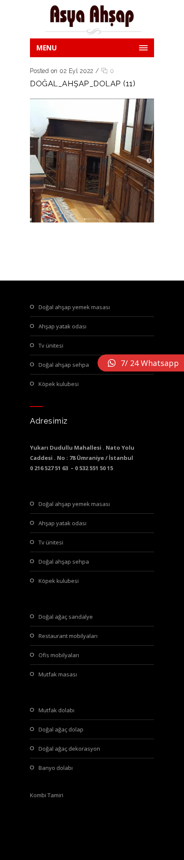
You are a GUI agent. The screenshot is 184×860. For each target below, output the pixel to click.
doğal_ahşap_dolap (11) (82, 83)
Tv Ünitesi (51, 345)
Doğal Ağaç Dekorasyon (69, 748)
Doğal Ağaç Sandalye (66, 616)
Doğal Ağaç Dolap (61, 729)
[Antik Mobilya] (92, 19)
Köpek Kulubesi (59, 384)
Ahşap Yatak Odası (62, 326)
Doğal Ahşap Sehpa (64, 365)
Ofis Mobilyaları (59, 655)
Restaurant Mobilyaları (68, 636)
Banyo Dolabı (56, 768)
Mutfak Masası (58, 674)
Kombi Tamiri (46, 795)
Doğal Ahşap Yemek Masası (74, 307)
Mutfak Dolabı (56, 710)
